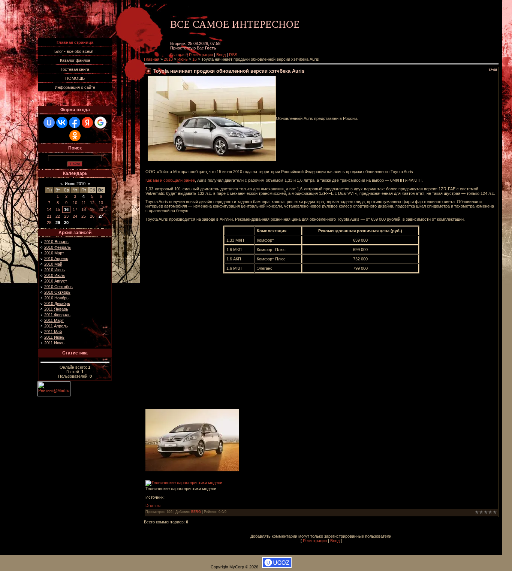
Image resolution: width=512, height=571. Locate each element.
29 (57, 222)
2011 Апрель (56, 326)
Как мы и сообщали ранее (170, 180)
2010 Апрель (56, 258)
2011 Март (54, 320)
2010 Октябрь (57, 292)
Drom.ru (152, 505)
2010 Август (55, 281)
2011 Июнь (54, 337)
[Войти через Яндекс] (87, 122)
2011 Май (53, 331)
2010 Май (53, 264)
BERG (196, 512)
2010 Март (54, 253)
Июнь (182, 59)
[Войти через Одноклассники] (75, 135)
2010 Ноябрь (56, 298)
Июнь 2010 (75, 183)
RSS (233, 54)
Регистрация (201, 54)
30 (66, 222)
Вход (221, 54)
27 (101, 216)
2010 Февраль (57, 247)
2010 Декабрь (57, 303)
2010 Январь (56, 241)
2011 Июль (54, 343)
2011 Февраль (57, 314)
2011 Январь (56, 309)
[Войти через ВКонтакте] (61, 122)
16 (66, 209)
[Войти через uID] (49, 122)
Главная (178, 54)
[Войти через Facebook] (74, 122)
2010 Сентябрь (58, 286)
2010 (168, 59)
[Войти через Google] (100, 123)
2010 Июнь (54, 270)
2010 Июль (54, 275)
